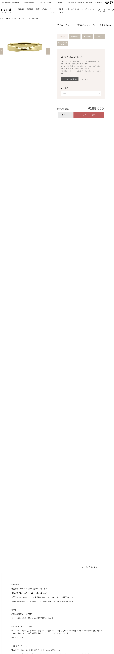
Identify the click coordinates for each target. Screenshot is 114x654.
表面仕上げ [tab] (74, 37)
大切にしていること (72, 9)
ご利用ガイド (88, 2)
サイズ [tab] (62, 37)
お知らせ (79, 2)
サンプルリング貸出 (46, 2)
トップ (2, 18)
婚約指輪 (30, 9)
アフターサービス (57, 12)
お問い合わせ (58, 2)
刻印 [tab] (99, 37)
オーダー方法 (99, 2)
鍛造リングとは (41, 9)
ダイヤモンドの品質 (56, 9)
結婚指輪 (21, 9)
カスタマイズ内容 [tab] (62, 43)
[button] (69, 79)
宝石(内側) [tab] (87, 37)
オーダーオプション (89, 9)
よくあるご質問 (69, 2)
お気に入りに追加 (90, 567)
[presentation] (71, 57)
